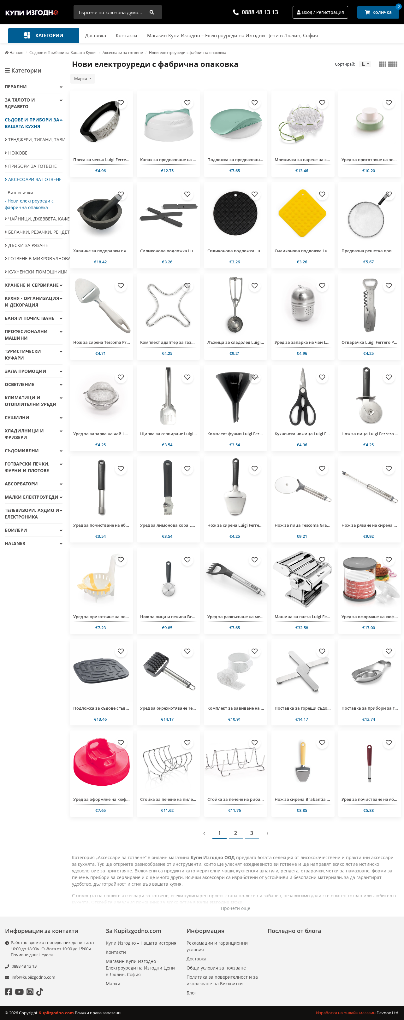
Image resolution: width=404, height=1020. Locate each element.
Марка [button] (81, 78)
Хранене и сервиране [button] (32, 285)
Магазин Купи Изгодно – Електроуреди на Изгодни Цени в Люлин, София (232, 35)
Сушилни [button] (17, 417)
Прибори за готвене (32, 166)
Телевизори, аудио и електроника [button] (32, 513)
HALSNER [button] (15, 543)
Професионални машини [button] (26, 334)
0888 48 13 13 (260, 12)
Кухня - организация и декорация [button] (32, 301)
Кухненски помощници (34, 272)
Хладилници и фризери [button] (24, 434)
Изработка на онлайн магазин (346, 1013)
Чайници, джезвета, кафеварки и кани (34, 219)
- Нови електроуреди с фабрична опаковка (29, 204)
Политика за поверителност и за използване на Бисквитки (222, 980)
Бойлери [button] (16, 530)
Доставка (95, 35)
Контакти (126, 35)
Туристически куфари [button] (23, 354)
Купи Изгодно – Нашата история (141, 943)
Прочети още (235, 908)
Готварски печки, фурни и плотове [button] (27, 467)
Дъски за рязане (27, 245)
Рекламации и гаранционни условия (217, 946)
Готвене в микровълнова (34, 258)
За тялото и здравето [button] (20, 103)
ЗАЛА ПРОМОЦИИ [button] (25, 371)
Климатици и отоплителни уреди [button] (30, 401)
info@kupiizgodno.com (33, 977)
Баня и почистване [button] (29, 318)
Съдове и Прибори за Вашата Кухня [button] (32, 123)
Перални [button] (16, 87)
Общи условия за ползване (216, 968)
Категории (48, 35)
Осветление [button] (19, 384)
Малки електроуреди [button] (31, 497)
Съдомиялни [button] (22, 451)
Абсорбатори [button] (21, 484)
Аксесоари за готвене (34, 179)
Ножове (17, 153)
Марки (113, 984)
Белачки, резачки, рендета (34, 232)
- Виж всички (19, 193)
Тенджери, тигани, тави (34, 140)
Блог (191, 993)
